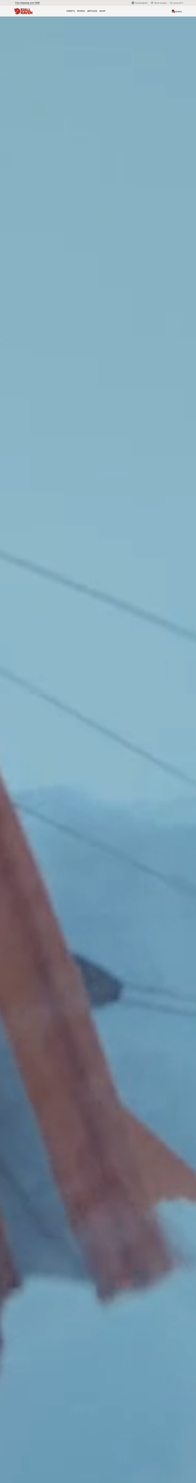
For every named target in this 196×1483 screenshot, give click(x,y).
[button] (176, 3)
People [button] (81, 11)
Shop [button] (102, 11)
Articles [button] (92, 11)
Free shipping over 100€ (27, 3)
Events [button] (71, 11)
